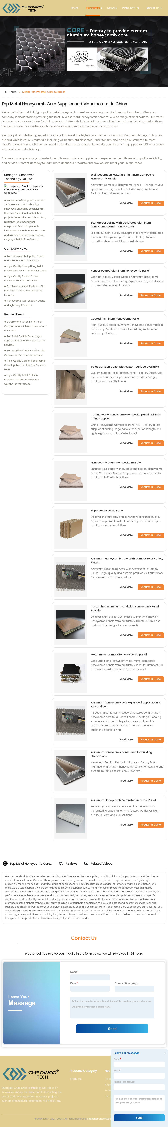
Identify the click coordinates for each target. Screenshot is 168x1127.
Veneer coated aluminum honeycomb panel (120, 271)
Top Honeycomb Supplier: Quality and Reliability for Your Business (24, 258)
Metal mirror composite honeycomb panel (119, 654)
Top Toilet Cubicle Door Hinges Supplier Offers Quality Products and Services (24, 340)
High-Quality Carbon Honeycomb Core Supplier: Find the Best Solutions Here (25, 365)
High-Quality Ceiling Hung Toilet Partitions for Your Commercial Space (25, 268)
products (76, 1079)
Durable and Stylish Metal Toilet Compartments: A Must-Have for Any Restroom (25, 326)
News (111, 8)
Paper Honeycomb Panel (107, 511)
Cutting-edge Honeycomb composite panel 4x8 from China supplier (126, 417)
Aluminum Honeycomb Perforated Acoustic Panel (123, 800)
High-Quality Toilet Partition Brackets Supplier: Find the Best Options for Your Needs (22, 379)
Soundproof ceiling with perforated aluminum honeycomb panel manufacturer (121, 225)
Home (74, 8)
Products (93, 8)
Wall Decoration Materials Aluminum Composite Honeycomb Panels (122, 177)
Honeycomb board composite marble (116, 463)
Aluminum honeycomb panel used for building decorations (121, 754)
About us (152, 8)
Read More (126, 203)
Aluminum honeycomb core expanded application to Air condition (126, 704)
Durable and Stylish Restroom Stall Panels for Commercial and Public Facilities (24, 291)
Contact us (130, 8)
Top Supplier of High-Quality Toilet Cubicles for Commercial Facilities (24, 353)
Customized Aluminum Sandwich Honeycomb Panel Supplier (125, 609)
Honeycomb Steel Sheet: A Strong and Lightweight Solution (24, 303)
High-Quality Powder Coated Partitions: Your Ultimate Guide (21, 278)
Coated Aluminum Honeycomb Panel (115, 319)
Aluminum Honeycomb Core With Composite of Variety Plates (127, 561)
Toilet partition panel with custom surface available (125, 367)
